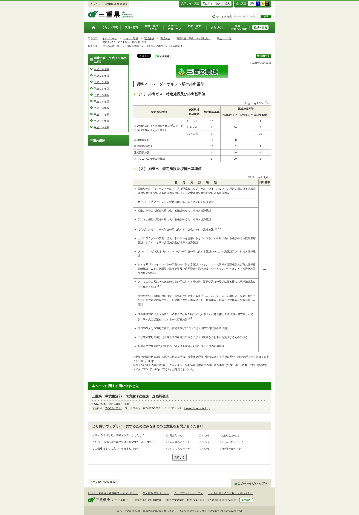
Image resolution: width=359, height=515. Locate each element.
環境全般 (149, 38)
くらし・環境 (130, 38)
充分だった (175, 435)
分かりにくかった (233, 442)
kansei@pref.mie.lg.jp (197, 408)
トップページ (109, 38)
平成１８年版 (101, 75)
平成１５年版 (224, 38)
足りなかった (231, 435)
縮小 (218, 3)
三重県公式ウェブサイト (111, 14)
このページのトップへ (253, 483)
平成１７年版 (101, 82)
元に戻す (207, 3)
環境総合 (165, 38)
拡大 (227, 3)
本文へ (94, 3)
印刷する (263, 56)
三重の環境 (97, 140)
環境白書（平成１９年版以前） (194, 38)
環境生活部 (133, 46)
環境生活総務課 (154, 46)
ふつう (205, 435)
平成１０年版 (101, 127)
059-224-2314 (113, 408)
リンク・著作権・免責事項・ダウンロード (113, 493)
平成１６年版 (101, 88)
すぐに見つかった (179, 448)
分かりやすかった (179, 442)
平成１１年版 (101, 120)
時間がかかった (232, 448)
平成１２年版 (101, 114)
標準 (252, 3)
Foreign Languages (115, 3)
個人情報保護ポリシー (156, 493)
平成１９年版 (101, 69)
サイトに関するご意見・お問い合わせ (230, 493)
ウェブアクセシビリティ (188, 493)
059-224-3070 (195, 500)
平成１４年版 (101, 101)
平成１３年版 (101, 107)
